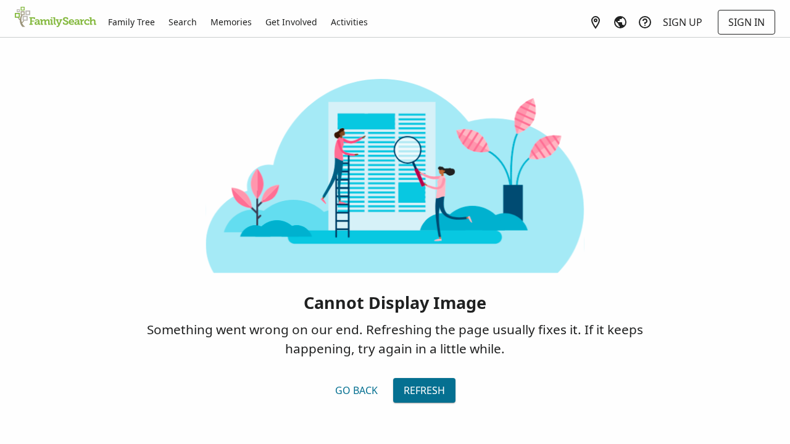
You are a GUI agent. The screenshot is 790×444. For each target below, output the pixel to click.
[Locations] (595, 22)
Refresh (424, 390)
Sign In (746, 22)
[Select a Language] (620, 22)
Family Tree (131, 22)
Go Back (356, 390)
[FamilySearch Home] (55, 18)
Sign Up (682, 22)
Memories (231, 22)
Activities (349, 22)
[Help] (645, 22)
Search (182, 22)
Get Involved (291, 22)
